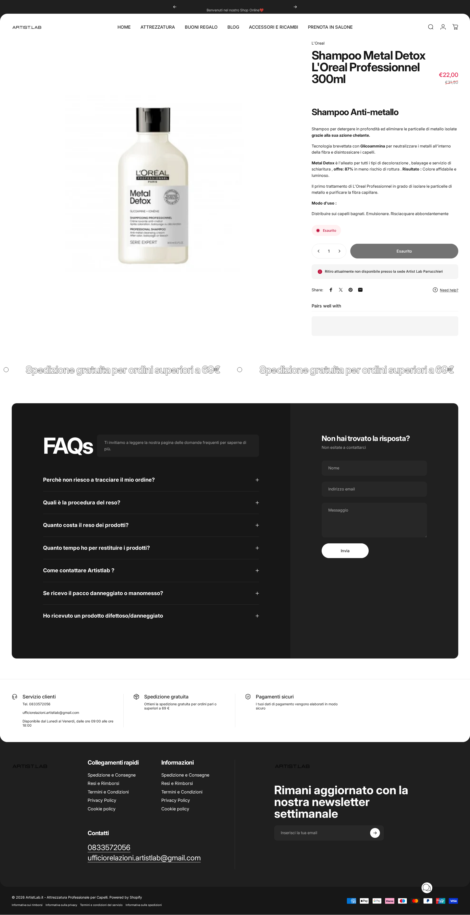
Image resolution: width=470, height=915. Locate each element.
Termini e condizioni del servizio (101, 905)
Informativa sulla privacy (61, 905)
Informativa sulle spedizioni (144, 905)
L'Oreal (318, 43)
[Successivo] (295, 7)
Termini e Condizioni (108, 791)
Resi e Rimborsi (103, 783)
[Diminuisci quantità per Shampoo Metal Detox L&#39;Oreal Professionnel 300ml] (317, 251)
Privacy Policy (102, 800)
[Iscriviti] (375, 833)
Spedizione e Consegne (112, 775)
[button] (427, 887)
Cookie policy (102, 808)
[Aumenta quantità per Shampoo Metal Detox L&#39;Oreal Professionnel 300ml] (340, 251)
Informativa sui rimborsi (27, 905)
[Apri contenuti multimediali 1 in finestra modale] (154, 182)
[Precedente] (174, 7)
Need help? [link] (449, 290)
